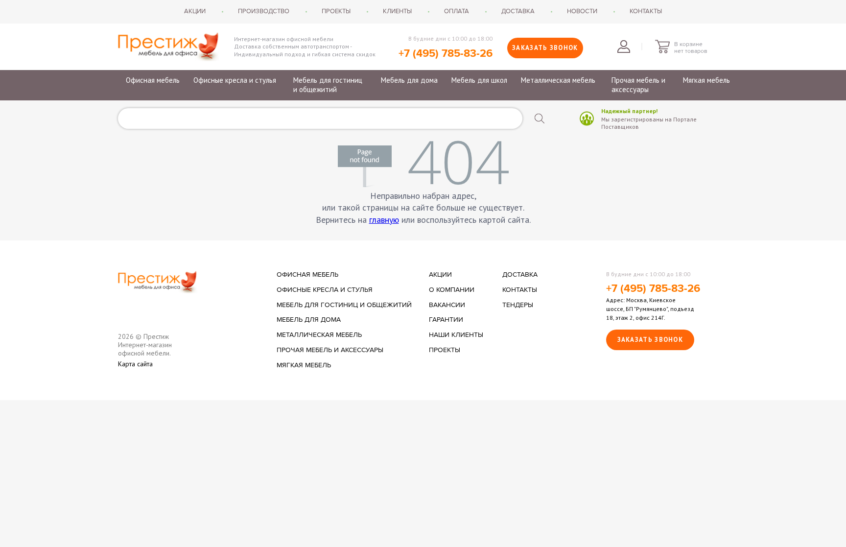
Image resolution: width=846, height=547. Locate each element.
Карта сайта (135, 364)
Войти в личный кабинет (623, 46)
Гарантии (446, 320)
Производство (263, 11)
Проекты (336, 11)
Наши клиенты (456, 335)
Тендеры (517, 305)
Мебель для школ (479, 80)
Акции (195, 11)
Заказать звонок (545, 48)
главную (384, 219)
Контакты (646, 11)
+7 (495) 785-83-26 (446, 53)
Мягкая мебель (706, 80)
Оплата (456, 11)
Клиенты (397, 11)
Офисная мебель (153, 80)
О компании (451, 290)
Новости (582, 11)
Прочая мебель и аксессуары (638, 85)
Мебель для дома (409, 80)
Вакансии (447, 305)
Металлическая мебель (558, 80)
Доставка (518, 11)
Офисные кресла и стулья (234, 80)
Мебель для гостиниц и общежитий (327, 85)
